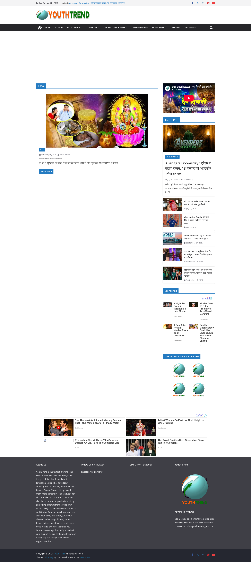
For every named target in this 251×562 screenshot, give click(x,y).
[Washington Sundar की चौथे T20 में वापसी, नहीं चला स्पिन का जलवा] (172, 222)
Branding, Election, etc (185, 522)
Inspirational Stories (115, 27)
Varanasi (176, 27)
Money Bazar (158, 27)
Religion (59, 27)
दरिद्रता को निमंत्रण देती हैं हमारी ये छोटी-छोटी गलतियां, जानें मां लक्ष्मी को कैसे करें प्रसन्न (50, 158)
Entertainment (74, 27)
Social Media (181, 518)
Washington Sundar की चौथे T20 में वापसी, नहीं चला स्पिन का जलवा (196, 220)
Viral (42, 150)
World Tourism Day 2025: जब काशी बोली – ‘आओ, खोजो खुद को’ (197, 237)
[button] (83, 27)
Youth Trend (65, 155)
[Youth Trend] (39, 27)
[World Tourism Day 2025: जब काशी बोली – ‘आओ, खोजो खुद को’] (172, 239)
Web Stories (190, 27)
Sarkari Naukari (140, 27)
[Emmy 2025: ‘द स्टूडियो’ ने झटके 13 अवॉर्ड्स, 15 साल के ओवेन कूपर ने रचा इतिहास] (172, 256)
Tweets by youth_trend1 (92, 471)
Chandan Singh (187, 179)
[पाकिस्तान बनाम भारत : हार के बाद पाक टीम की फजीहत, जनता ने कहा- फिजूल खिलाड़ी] (172, 275)
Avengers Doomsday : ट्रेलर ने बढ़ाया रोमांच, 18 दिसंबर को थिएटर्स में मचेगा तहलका (188, 168)
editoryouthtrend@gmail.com (200, 526)
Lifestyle (93, 27)
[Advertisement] (125, 53)
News (47, 27)
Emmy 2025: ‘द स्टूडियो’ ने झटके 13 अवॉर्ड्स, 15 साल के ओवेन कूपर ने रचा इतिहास (198, 254)
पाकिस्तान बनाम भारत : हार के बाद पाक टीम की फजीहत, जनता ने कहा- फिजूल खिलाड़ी (198, 272)
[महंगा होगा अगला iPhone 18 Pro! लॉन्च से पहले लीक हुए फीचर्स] (172, 205)
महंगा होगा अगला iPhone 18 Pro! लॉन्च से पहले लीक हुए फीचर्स (197, 203)
